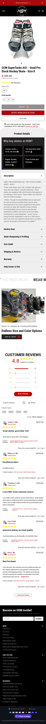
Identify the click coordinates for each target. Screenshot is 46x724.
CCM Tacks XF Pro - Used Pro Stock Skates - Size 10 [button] (25, 509)
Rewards (6, 635)
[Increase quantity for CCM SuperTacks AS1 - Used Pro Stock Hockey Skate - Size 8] (12, 99)
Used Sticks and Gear (10, 673)
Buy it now (23, 118)
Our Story (6, 632)
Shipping (4, 78)
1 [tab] (21, 63)
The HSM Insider (8, 670)
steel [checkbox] (25, 412)
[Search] (39, 11)
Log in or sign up (31, 126)
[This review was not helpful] (42, 448)
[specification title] (13, 150)
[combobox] (35, 417)
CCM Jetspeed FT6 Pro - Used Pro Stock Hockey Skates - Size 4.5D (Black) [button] (24, 441)
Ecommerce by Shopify (37, 720)
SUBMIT (38, 618)
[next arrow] (42, 3)
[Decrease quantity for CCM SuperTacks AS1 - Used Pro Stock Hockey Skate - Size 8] (4, 99)
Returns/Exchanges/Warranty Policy (15, 647)
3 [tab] (24, 63)
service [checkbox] (18, 412)
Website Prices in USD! (11, 676)
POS (25, 720)
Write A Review (23, 394)
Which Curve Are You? (11, 690)
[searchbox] (12, 402)
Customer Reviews (9, 661)
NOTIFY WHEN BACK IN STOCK (23, 113)
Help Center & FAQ (9, 699)
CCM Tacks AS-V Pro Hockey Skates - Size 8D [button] (26, 581)
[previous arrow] (3, 3)
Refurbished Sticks (9, 641)
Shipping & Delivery (10, 644)
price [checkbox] (4, 412)
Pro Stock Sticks (8, 638)
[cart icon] (42, 11)
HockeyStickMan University (12, 684)
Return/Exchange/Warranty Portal (14, 696)
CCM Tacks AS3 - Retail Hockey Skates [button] (24, 472)
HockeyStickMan (18, 720)
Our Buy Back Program (11, 693)
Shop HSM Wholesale (10, 658)
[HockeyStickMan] (22, 11)
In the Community (9, 664)
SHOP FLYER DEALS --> (23, 3)
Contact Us (6, 629)
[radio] (4, 91)
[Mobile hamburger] (4, 11)
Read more (25, 577)
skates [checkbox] (11, 412)
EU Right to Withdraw (10, 702)
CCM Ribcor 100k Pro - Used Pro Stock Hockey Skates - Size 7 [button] (24, 540)
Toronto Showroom (9, 650)
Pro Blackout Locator (10, 667)
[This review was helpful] (38, 448)
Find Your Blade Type (10, 687)
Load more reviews (23, 595)
